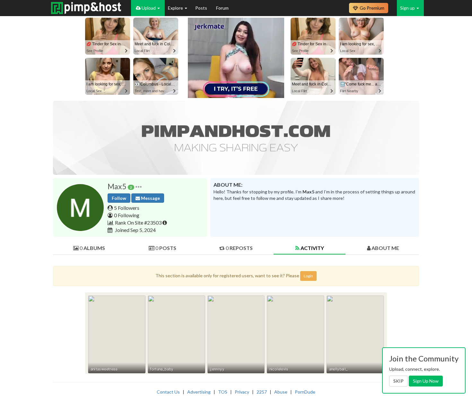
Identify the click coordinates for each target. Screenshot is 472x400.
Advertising (199, 392)
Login (308, 275)
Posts (201, 8)
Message (150, 198)
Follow (119, 198)
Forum (222, 8)
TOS (222, 392)
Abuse (280, 392)
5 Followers (126, 208)
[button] (138, 186)
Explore (176, 8)
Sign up (408, 8)
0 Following (126, 215)
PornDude (305, 392)
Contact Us (168, 392)
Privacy (242, 392)
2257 (262, 392)
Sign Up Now (426, 381)
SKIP (398, 381)
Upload (149, 8)
